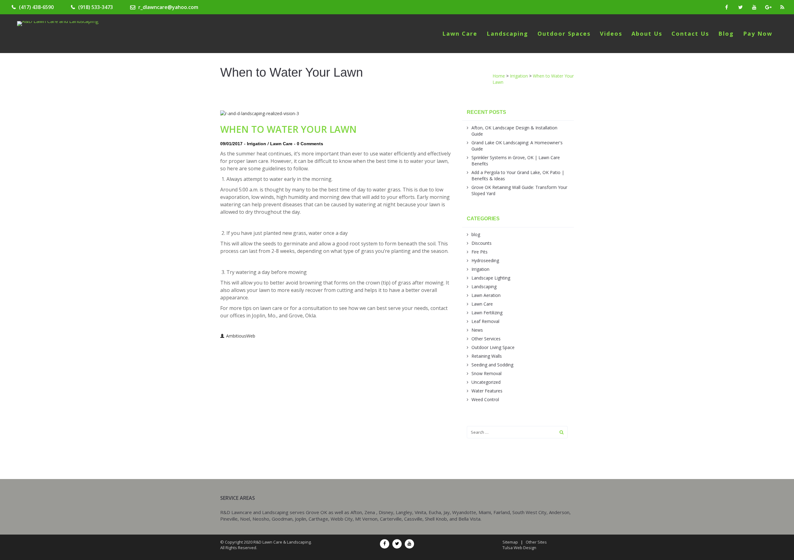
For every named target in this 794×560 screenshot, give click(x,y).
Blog (726, 33)
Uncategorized (486, 382)
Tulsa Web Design (519, 547)
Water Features (486, 391)
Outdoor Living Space (493, 347)
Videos (611, 33)
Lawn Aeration (486, 295)
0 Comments (310, 143)
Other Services (486, 339)
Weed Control (485, 399)
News (477, 330)
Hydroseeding (485, 260)
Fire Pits (479, 252)
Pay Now (757, 33)
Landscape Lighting (490, 278)
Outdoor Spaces (564, 33)
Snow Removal (486, 373)
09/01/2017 (231, 143)
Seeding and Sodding (492, 365)
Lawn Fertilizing (486, 313)
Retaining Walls (486, 356)
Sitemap (510, 542)
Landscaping (507, 33)
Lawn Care (459, 33)
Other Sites (536, 542)
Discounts (481, 243)
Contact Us (690, 33)
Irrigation (256, 143)
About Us (646, 33)
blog (475, 234)
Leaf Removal (485, 321)
